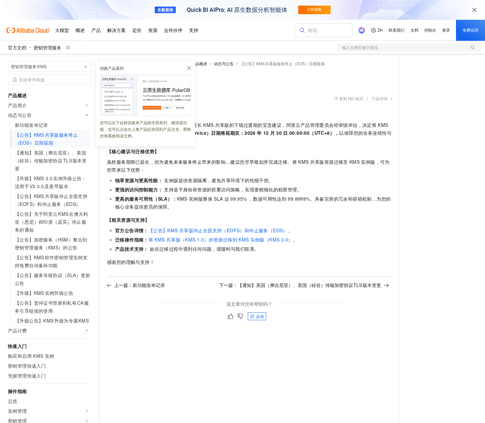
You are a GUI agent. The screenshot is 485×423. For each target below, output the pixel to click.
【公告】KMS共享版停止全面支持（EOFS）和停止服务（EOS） (218, 230)
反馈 (260, 316)
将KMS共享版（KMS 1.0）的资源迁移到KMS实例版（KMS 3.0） (220, 239)
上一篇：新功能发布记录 (139, 285)
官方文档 (17, 47)
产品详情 (379, 98)
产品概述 (199, 63)
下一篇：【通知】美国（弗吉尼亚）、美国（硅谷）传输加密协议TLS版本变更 (300, 285)
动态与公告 (224, 63)
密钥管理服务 (47, 47)
